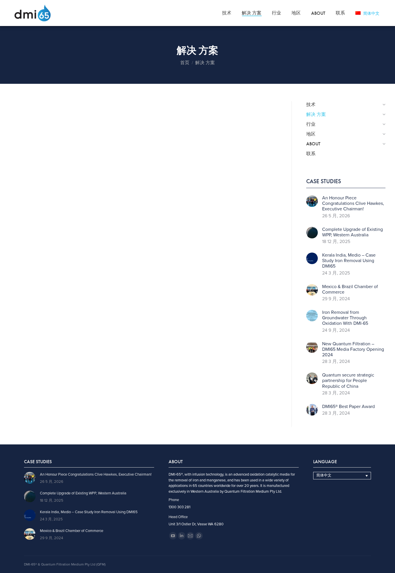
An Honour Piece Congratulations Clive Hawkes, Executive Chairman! (353, 203)
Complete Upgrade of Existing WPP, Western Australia (352, 232)
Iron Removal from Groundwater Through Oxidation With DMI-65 (345, 318)
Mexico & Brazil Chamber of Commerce (350, 289)
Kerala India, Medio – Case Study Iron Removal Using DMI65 (349, 261)
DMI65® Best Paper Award (348, 406)
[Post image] (312, 201)
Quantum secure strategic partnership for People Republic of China (348, 380)
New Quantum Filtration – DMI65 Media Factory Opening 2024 (353, 349)
